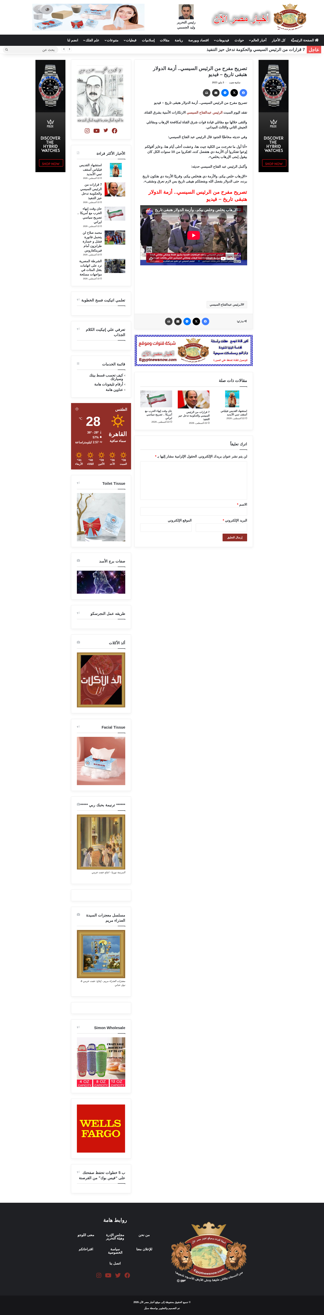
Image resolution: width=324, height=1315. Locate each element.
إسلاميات (148, 40)
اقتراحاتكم (86, 1249)
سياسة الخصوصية (115, 1250)
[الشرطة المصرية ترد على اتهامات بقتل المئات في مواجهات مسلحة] (115, 266)
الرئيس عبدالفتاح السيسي (205, 112)
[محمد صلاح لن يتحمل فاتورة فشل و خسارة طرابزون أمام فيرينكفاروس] (115, 238)
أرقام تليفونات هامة (108, 384)
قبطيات (131, 40)
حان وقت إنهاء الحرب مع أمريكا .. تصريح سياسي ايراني (158, 414)
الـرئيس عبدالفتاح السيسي (226, 304)
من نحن (144, 1235)
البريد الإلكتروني (235, 520)
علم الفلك (92, 40)
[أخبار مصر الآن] (260, 17)
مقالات (165, 40)
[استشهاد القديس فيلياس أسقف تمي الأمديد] (231, 398)
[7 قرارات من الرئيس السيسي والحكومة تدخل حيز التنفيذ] (194, 399)
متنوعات (112, 40)
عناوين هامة (114, 390)
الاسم (242, 504)
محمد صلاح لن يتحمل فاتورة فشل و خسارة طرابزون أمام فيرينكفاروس (92, 241)
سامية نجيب (234, 82)
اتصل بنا (115, 1263)
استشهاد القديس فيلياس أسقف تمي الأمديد (90, 169)
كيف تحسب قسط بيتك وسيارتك (106, 377)
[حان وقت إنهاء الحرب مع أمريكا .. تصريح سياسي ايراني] (156, 398)
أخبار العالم (258, 40)
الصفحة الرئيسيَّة (303, 40)
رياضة (179, 40)
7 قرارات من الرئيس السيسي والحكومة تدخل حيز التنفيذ (194, 416)
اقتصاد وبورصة (198, 40)
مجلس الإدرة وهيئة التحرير (115, 1236)
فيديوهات (222, 40)
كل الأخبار (279, 40)
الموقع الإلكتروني (180, 520)
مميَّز (147, 1308)
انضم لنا (72, 40)
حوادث (239, 40)
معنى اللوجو (86, 1235)
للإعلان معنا (144, 1249)
